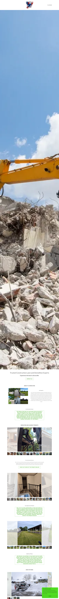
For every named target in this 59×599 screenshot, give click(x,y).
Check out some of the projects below (29, 467)
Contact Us (29, 378)
